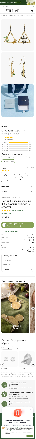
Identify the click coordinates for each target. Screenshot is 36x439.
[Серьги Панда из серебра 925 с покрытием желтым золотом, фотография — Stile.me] (17, 35)
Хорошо (30, 436)
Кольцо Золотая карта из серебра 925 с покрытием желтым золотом (26, 373)
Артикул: (4, 197)
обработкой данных (10, 430)
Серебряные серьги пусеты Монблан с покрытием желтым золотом (8, 373)
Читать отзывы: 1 (17, 210)
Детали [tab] (4, 191)
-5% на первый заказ (15, 224)
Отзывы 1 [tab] (5, 127)
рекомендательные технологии (24, 427)
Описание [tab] (5, 186)
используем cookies (11, 427)
